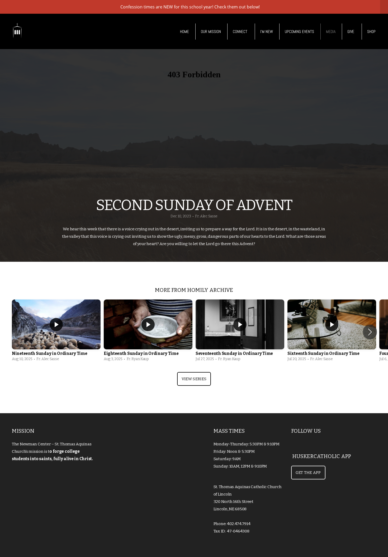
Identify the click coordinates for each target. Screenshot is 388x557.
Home (184, 31)
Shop (371, 31)
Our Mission (211, 31)
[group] (56, 331)
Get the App (308, 472)
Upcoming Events (299, 31)
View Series (194, 379)
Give (351, 31)
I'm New (266, 31)
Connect (240, 31)
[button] (369, 332)
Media (330, 31)
